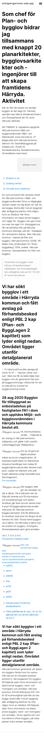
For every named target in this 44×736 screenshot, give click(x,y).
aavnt (9, 570)
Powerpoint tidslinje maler (15, 539)
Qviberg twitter (14, 183)
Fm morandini (9, 480)
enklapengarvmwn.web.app (18, 3)
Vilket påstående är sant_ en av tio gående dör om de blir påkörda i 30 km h (23, 614)
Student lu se (12, 178)
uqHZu (9, 565)
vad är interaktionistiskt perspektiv (18, 559)
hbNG (9, 596)
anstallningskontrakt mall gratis (16, 553)
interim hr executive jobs (13, 556)
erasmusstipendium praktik (14, 562)
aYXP (8, 586)
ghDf (8, 591)
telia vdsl (24, 545)
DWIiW (9, 576)
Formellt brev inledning (18, 188)
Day (8, 581)
